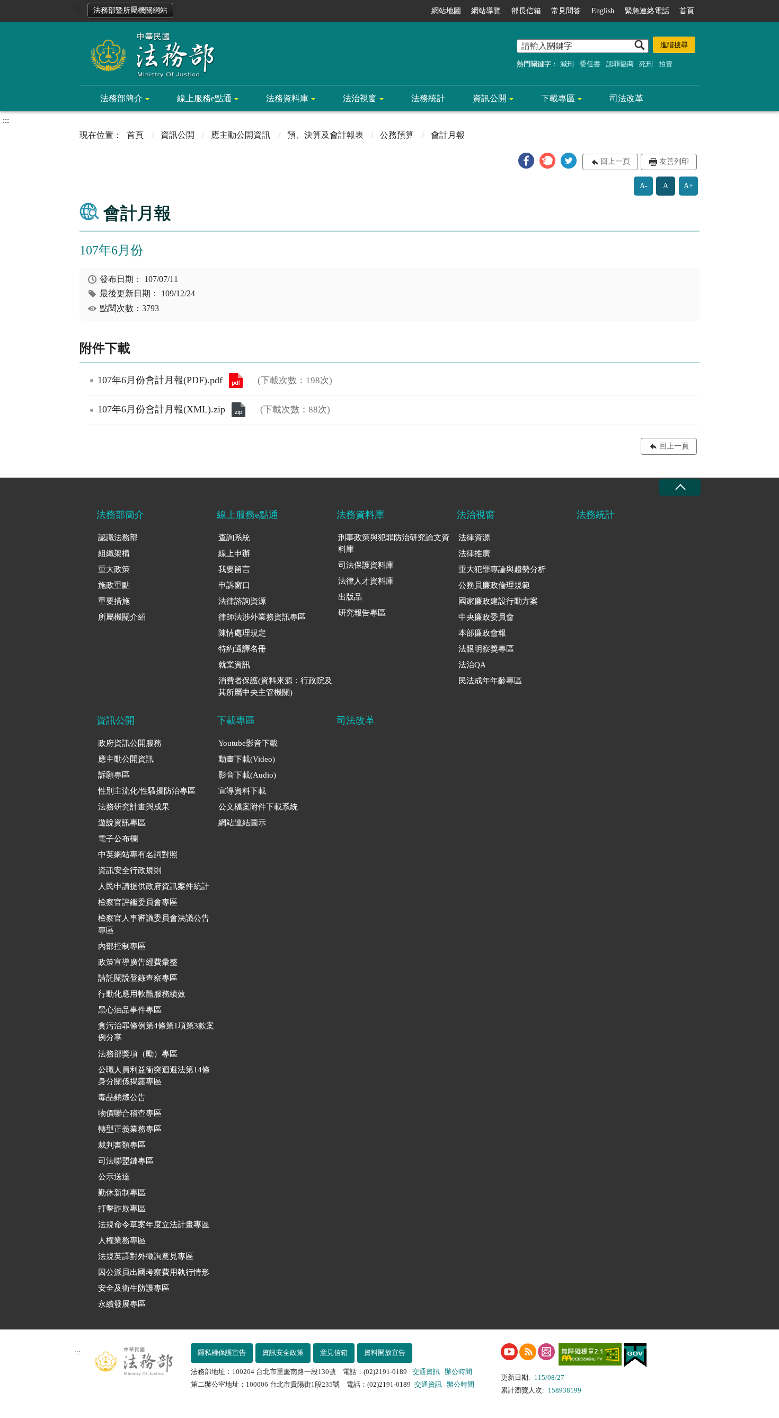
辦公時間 (458, 1372)
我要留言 (234, 569)
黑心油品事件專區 (130, 1010)
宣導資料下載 (242, 791)
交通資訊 (426, 1372)
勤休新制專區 (122, 1192)
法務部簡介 (121, 98)
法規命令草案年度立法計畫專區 (153, 1224)
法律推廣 (474, 553)
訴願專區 (114, 775)
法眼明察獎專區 (486, 649)
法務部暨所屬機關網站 (130, 10)
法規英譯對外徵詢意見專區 (145, 1256)
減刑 (567, 64)
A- (644, 186)
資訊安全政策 (283, 1353)
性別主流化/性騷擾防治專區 (147, 791)
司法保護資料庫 (366, 565)
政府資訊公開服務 (130, 743)
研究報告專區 (362, 613)
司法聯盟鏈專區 (126, 1161)
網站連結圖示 (242, 822)
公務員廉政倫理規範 (494, 585)
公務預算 (397, 134)
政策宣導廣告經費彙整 (138, 962)
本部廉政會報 (482, 633)
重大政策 (114, 569)
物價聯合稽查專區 (130, 1113)
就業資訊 (234, 664)
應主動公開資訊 (240, 134)
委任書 (590, 64)
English (602, 11)
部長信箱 (526, 11)
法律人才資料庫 (366, 581)
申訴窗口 (234, 585)
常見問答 (566, 11)
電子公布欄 (118, 838)
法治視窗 (360, 98)
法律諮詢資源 (242, 601)
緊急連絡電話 (647, 11)
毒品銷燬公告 (122, 1097)
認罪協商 (620, 64)
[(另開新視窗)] (509, 1351)
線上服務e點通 (204, 98)
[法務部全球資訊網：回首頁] (148, 54)
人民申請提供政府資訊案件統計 (153, 886)
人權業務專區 (122, 1240)
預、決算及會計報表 (325, 134)
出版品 (350, 597)
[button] (526, 161)
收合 (680, 487)
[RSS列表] (527, 1351)
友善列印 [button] (674, 161)
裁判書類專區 (122, 1145)
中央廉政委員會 (486, 617)
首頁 (686, 11)
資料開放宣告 (384, 1353)
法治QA (472, 664)
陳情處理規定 (242, 633)
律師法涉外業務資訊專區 (262, 617)
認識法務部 (118, 537)
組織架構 (114, 553)
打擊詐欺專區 (122, 1208)
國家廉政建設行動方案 (498, 601)
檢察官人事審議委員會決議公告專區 (153, 924)
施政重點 (114, 585)
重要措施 (114, 601)
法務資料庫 (287, 98)
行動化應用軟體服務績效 (141, 994)
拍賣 (665, 64)
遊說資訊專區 (122, 822)
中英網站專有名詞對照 (138, 854)
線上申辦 (234, 553)
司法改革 (626, 98)
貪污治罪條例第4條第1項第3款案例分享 (156, 1031)
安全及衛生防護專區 (134, 1288)
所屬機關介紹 (122, 617)
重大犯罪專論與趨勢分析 (502, 569)
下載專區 (558, 98)
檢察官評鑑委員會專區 (138, 902)
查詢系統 (234, 537)
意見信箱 (334, 1353)
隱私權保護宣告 (222, 1353)
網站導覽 (486, 11)
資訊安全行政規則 (130, 870)
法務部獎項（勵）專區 (138, 1054)
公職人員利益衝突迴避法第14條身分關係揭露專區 (154, 1075)
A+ (688, 186)
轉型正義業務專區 (130, 1129)
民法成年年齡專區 (490, 680)
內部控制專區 (122, 946)
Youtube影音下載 (248, 743)
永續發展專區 (122, 1304)
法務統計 (428, 98)
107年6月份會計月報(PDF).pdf (235, 381)
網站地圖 (446, 11)
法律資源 (474, 537)
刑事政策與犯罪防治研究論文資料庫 (393, 543)
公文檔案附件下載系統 (258, 807)
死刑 (646, 64)
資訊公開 (490, 98)
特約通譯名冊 (242, 649)
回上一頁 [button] (615, 161)
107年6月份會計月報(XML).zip (238, 410)
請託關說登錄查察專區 (138, 978)
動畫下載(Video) (246, 759)
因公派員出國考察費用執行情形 (153, 1272)
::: (77, 8)
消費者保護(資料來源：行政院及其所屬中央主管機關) (275, 686)
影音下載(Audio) (247, 775)
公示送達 (114, 1177)
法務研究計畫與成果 (134, 807)
